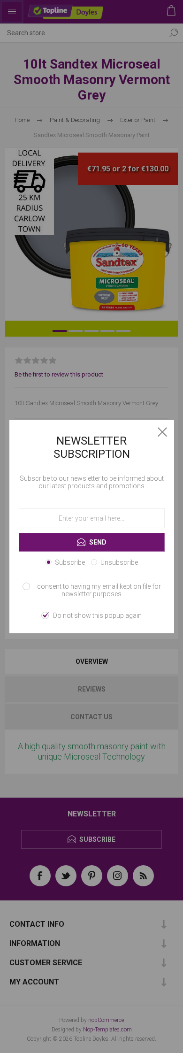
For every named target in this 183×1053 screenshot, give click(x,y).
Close (162, 432)
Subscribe (70, 562)
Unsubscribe (119, 562)
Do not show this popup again (97, 615)
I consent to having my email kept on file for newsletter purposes (97, 590)
